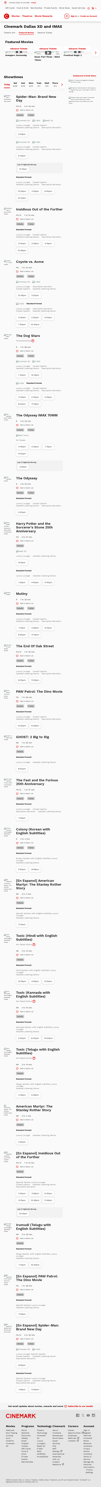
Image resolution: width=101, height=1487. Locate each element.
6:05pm (35, 726)
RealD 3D (41, 1446)
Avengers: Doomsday (16, 55)
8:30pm (22, 680)
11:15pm (35, 404)
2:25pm (35, 243)
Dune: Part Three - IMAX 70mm (47, 58)
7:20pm (22, 375)
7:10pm (22, 1265)
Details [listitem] (20, 115)
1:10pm (22, 628)
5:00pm (48, 317)
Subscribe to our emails (80, 1406)
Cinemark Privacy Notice (88, 1448)
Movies (16, 16)
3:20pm (35, 295)
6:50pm (48, 191)
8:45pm (35, 869)
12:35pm (22, 295)
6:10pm (48, 628)
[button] (20, 2)
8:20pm (22, 404)
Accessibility (42, 1457)
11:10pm (35, 635)
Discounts (26, 1435)
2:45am (23, 467)
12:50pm (22, 726)
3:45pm (35, 1193)
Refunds (87, 1435)
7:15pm (48, 446)
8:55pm (22, 1365)
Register (87, 1433)
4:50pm (35, 582)
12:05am (23, 1213)
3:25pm (35, 191)
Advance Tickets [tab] (44, 33)
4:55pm (35, 981)
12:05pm (22, 191)
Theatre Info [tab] (9, 33)
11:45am (22, 446)
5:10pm (22, 924)
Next (96, 53)
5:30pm (22, 156)
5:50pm (22, 869)
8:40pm (22, 635)
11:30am (22, 243)
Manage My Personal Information (89, 1464)
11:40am (22, 317)
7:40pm (22, 324)
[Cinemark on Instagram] (93, 1415)
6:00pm (35, 1038)
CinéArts (10, 1441)
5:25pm (48, 397)
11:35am (22, 397)
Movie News (64, 8)
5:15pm (48, 243)
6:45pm (35, 1095)
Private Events (50, 8)
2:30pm (35, 397)
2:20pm (35, 317)
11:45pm (48, 1200)
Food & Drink (23, 8)
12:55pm (22, 981)
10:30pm (35, 1265)
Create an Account (88, 16)
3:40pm (35, 628)
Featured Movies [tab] (26, 33)
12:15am (23, 169)
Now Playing (11, 1433)
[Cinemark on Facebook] (77, 1415)
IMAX (39, 1451)
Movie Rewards (43, 16)
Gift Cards (10, 8)
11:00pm (22, 453)
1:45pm (22, 1389)
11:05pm (35, 680)
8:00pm (22, 769)
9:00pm (48, 981)
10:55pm (22, 250)
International (58, 1454)
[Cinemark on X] (83, 1415)
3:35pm (22, 1314)
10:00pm (48, 1038)
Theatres (27, 16)
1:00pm (22, 1193)
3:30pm (35, 446)
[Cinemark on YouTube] (88, 1415)
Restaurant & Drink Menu (84, 76)
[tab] (7, 85)
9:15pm (22, 1200)
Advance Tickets (21, 49)
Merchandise (36, 8)
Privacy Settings (89, 1471)
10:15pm (35, 375)
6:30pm (48, 1193)
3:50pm (22, 1142)
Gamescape (57, 1435)
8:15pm (22, 562)
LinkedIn (72, 1441)
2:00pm (22, 512)
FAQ (54, 1446)
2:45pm (22, 1095)
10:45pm (35, 1200)
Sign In (74, 16)
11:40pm (48, 582)
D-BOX (40, 1449)
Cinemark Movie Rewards (88, 1440)
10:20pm (35, 324)
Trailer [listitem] (31, 115)
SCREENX (41, 1454)
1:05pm (22, 818)
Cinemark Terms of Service (88, 1456)
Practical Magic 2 (73, 55)
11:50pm (35, 1389)
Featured (10, 1430)
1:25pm (22, 582)
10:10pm (22, 198)
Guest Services (78, 8)
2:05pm (22, 134)
